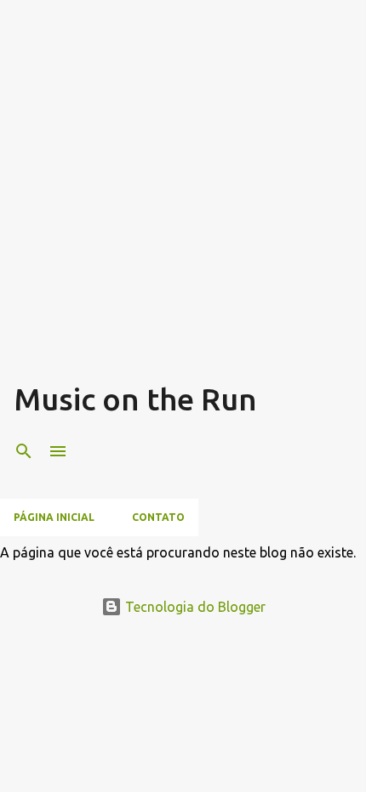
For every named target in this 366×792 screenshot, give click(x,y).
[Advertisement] (183, 196)
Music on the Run (135, 399)
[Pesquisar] (24, 451)
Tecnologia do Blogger (194, 606)
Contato (158, 517)
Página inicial (54, 517)
